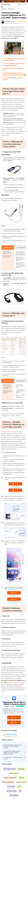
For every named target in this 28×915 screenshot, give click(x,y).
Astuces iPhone (14, 773)
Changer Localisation (10, 777)
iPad (20, 791)
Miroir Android (16, 23)
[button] (13, 798)
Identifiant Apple (11, 791)
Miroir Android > (11, 9)
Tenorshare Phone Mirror (7, 431)
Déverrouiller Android (10, 769)
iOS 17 (19, 786)
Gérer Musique (14, 795)
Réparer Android (21, 782)
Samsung (21, 777)
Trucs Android (11, 786)
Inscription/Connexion (11, 734)
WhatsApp (21, 769)
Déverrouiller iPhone (8, 782)
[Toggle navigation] (25, 4)
